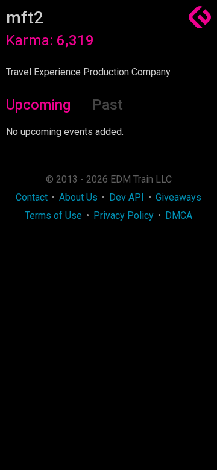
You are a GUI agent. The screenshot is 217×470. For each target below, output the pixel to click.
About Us (78, 197)
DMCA (178, 215)
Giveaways (178, 197)
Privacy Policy (123, 215)
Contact (32, 197)
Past (107, 104)
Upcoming (38, 104)
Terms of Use (53, 215)
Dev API (126, 197)
